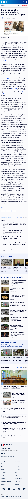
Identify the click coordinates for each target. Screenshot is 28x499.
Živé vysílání (4, 464)
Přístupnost (18, 496)
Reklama (17, 464)
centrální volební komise (7, 79)
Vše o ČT (3, 484)
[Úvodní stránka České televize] (7, 445)
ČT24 (2, 17)
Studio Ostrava (18, 469)
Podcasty (3, 472)
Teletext (3, 469)
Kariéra (16, 475)
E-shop (3, 478)
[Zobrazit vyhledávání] (23, 2)
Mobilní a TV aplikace (6, 481)
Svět (3, 211)
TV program (4, 461)
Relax (8, 211)
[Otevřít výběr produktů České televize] (26, 2)
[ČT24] (4, 2)
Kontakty (17, 484)
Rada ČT (17, 472)
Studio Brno (17, 467)
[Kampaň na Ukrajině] (14, 28)
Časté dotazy (18, 481)
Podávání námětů (19, 478)
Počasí (2, 475)
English (2, 496)
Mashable (3, 61)
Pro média (17, 461)
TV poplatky (4, 467)
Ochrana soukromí (10, 496)
